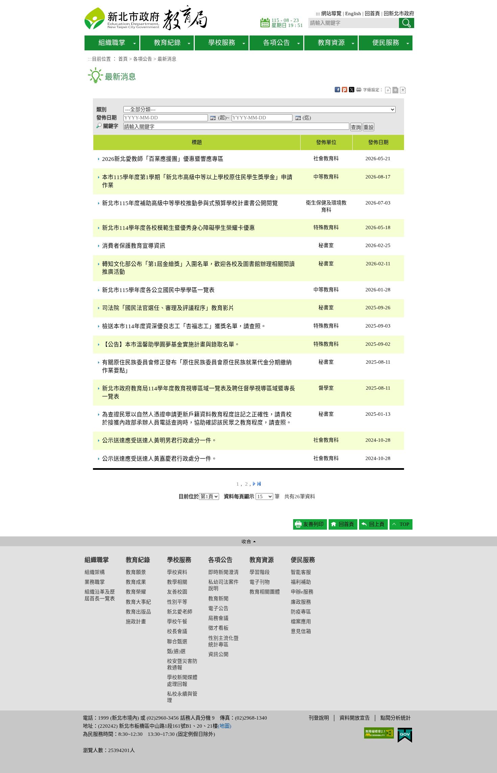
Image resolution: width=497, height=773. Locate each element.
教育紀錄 (138, 560)
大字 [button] (403, 90)
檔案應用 (301, 621)
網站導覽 (331, 13)
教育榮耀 (136, 592)
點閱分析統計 (395, 718)
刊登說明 (319, 718)
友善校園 (177, 592)
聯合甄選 (177, 641)
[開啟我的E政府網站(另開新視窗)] (404, 735)
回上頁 (376, 524)
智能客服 (301, 572)
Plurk (344, 89)
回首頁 (372, 13)
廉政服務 (301, 602)
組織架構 (95, 572)
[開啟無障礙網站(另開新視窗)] (379, 732)
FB (337, 89)
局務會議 (218, 618)
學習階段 (260, 572)
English (353, 13)
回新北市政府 (399, 13)
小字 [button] (388, 90)
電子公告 (218, 608)
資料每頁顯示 (239, 496)
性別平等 (177, 602)
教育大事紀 (138, 602)
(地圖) (224, 726)
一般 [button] (395, 90)
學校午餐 (177, 621)
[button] (248, 623)
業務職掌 (95, 582)
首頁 (123, 59)
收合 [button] (248, 541)
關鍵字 (110, 126)
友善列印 (358, 89)
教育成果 (136, 582)
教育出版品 (138, 611)
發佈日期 (106, 117)
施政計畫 (136, 621)
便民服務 (303, 560)
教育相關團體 (265, 592)
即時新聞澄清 (223, 572)
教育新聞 (218, 598)
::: (318, 13)
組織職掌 (97, 560)
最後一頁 (259, 484)
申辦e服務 (302, 592)
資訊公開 (218, 654)
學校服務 (179, 560)
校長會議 (177, 631)
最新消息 (167, 59)
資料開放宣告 (354, 718)
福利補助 (301, 582)
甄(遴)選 (176, 651)
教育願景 (136, 572)
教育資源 (262, 560)
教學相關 (177, 582)
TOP (404, 524)
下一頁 (254, 484)
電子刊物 (260, 582)
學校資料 (177, 572)
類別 (101, 109)
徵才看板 (218, 628)
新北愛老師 (179, 611)
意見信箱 (301, 631)
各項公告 (142, 59)
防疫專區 (301, 611)
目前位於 (189, 496)
